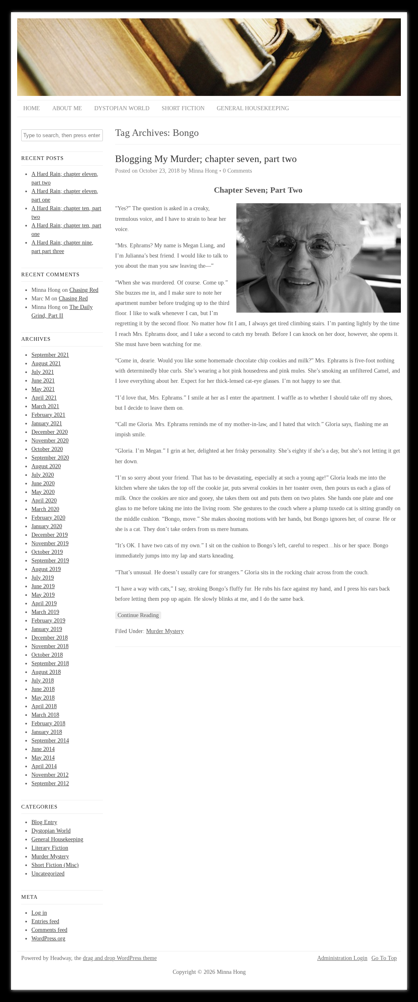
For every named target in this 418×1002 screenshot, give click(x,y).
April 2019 (44, 603)
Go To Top (384, 958)
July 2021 (42, 372)
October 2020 (47, 449)
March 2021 (45, 406)
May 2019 (43, 595)
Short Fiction (183, 108)
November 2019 (50, 543)
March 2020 (45, 509)
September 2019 (50, 561)
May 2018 (43, 698)
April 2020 (44, 501)
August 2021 (46, 363)
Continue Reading (138, 615)
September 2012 (50, 783)
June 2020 (43, 483)
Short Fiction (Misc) (55, 865)
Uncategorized (47, 874)
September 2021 (50, 355)
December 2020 (49, 432)
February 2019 (48, 621)
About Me (67, 108)
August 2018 (46, 672)
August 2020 (46, 466)
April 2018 (44, 706)
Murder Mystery (50, 856)
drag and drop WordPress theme (120, 958)
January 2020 (46, 526)
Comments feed (49, 930)
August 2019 (46, 569)
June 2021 (43, 381)
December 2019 (49, 535)
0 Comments (237, 171)
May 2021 (43, 389)
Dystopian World (121, 108)
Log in (39, 913)
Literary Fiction (49, 848)
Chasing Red (83, 290)
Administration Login (342, 958)
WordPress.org (48, 938)
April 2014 (44, 766)
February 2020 (48, 518)
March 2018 (45, 715)
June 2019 (43, 586)
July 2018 (42, 681)
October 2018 (47, 655)
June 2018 (43, 689)
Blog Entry (44, 822)
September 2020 (50, 458)
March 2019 (45, 612)
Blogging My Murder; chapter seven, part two (206, 158)
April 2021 (44, 398)
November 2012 (50, 775)
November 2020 (50, 441)
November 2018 (50, 646)
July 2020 (42, 475)
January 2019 (46, 629)
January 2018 (46, 732)
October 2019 (47, 552)
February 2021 (48, 415)
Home (31, 108)
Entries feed (45, 921)
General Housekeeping (253, 108)
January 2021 (46, 423)
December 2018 (49, 638)
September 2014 (50, 741)
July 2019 (42, 578)
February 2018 (48, 723)
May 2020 (43, 492)
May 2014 (43, 758)
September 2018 (50, 663)
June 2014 (43, 749)
